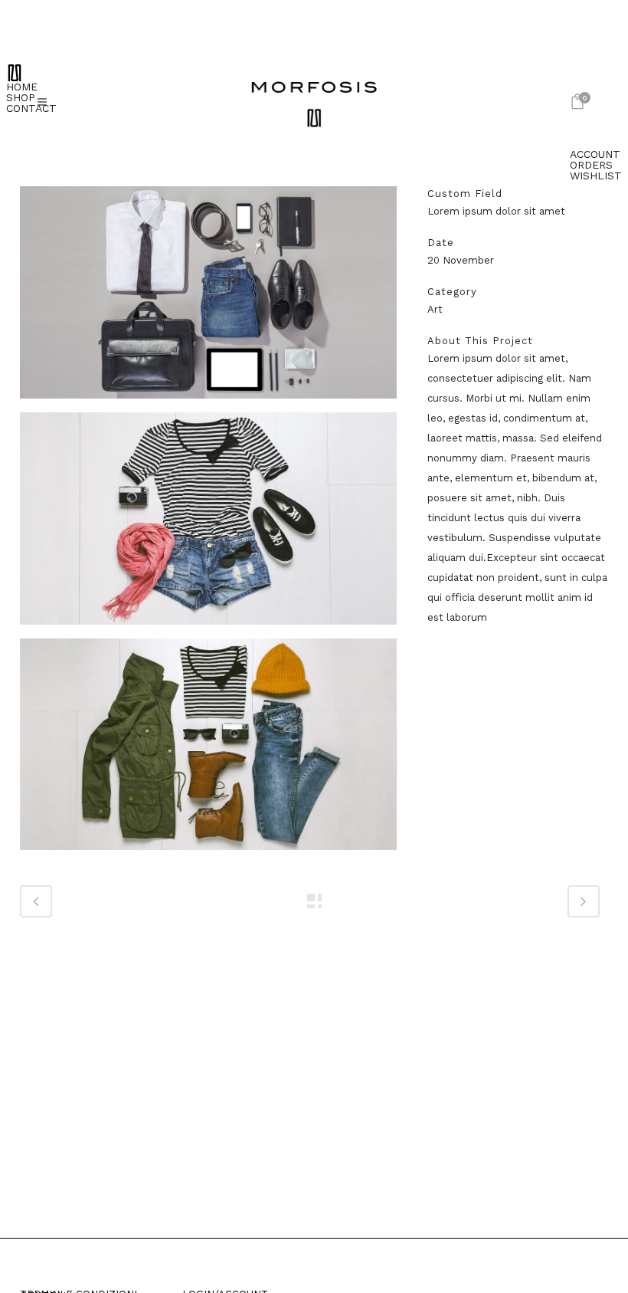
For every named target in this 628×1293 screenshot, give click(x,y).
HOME (22, 86)
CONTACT (31, 108)
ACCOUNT (595, 154)
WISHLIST (596, 175)
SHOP (20, 97)
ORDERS (591, 165)
